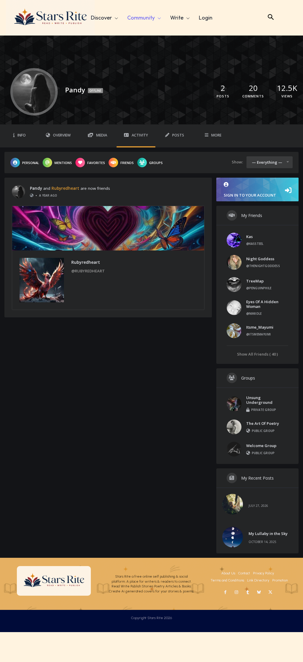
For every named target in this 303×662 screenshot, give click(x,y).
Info (21, 135)
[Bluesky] (259, 592)
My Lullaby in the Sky (268, 533)
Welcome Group (261, 445)
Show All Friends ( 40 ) (257, 353)
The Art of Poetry (262, 423)
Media (101, 135)
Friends (127, 162)
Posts (178, 135)
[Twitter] (270, 592)
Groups (156, 162)
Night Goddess (260, 258)
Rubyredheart (65, 188)
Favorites (96, 162)
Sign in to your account (250, 195)
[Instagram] (236, 592)
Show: (237, 162)
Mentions (63, 162)
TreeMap (255, 281)
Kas (249, 236)
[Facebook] (225, 592)
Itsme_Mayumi (259, 327)
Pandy (36, 188)
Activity (140, 135)
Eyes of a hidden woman (262, 304)
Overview (62, 135)
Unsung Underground (259, 400)
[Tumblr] (248, 592)
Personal (30, 162)
